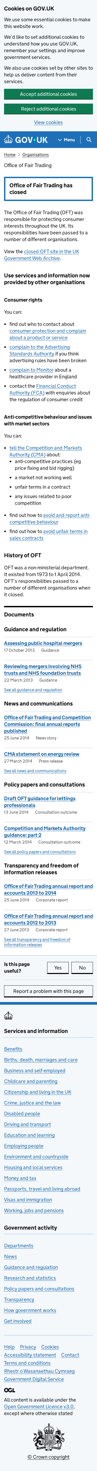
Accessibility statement (30, 1355)
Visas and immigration (28, 1200)
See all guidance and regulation (33, 689)
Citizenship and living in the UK (37, 1092)
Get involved (18, 1321)
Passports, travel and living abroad (42, 1189)
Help (9, 1347)
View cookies (48, 122)
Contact (70, 1355)
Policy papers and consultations (39, 1289)
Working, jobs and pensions (34, 1210)
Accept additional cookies (48, 94)
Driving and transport (27, 1124)
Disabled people (22, 1113)
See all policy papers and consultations (40, 851)
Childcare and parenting (30, 1081)
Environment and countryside (36, 1156)
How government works (30, 1310)
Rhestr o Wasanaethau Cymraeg (39, 1371)
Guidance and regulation (31, 1267)
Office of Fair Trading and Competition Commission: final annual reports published (47, 724)
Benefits (13, 1049)
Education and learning (29, 1135)
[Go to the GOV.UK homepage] (26, 140)
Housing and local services (33, 1167)
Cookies (50, 1347)
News (10, 1256)
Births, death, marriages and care (41, 1060)
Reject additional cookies (48, 109)
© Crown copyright (48, 1457)
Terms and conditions (27, 1363)
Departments (18, 1246)
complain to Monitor (31, 370)
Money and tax (20, 1178)
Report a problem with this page (48, 991)
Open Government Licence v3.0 (39, 1406)
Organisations (35, 154)
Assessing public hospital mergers (43, 643)
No (86, 968)
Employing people (23, 1146)
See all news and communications (35, 770)
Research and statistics (30, 1278)
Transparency (19, 1299)
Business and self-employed (34, 1070)
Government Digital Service (34, 1379)
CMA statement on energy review (41, 754)
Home (9, 154)
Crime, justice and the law (32, 1103)
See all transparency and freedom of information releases (37, 942)
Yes (61, 968)
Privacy (28, 1347)
